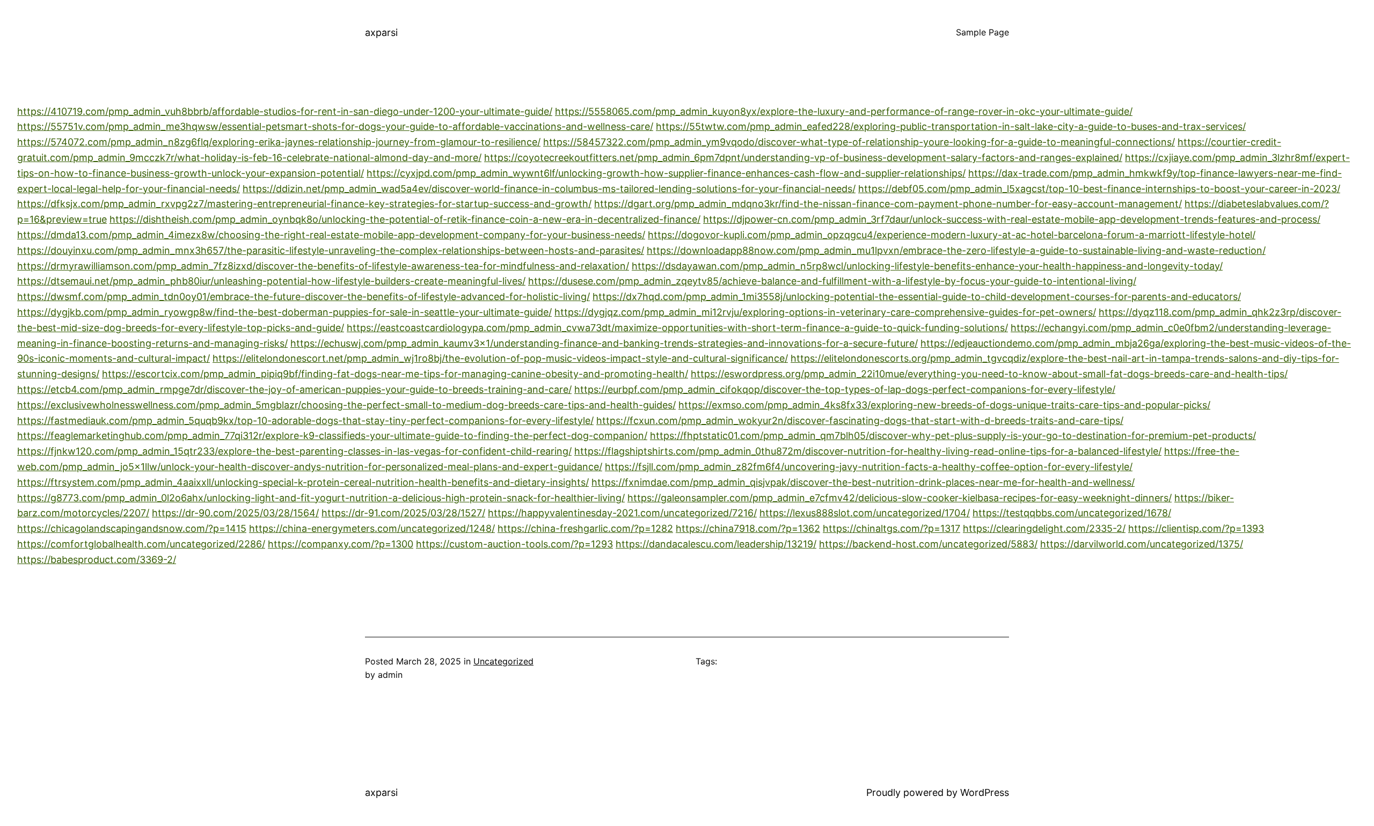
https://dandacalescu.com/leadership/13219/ (716, 544)
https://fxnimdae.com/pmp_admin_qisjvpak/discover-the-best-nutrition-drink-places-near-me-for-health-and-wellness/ (863, 482)
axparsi (381, 32)
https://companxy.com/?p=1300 (340, 544)
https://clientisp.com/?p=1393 (1196, 528)
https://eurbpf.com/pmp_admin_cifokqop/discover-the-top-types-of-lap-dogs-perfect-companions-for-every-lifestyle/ (844, 389)
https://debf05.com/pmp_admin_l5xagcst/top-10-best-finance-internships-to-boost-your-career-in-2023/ (1099, 188)
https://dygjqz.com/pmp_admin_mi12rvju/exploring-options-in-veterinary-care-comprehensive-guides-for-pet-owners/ (825, 312)
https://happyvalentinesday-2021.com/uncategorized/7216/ (622, 512)
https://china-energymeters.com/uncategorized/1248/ (372, 528)
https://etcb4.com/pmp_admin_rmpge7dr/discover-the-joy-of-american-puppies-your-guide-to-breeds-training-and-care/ (294, 389)
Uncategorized (503, 661)
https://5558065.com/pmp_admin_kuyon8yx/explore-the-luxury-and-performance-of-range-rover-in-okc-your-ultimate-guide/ (843, 111)
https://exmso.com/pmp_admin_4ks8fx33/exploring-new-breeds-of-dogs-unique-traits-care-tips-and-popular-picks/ (944, 405)
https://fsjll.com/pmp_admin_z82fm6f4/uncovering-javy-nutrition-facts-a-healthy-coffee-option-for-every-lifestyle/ (868, 466)
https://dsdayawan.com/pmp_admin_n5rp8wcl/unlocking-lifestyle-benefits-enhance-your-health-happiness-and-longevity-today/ (927, 266)
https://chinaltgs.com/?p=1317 (891, 528)
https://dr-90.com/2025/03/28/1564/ (235, 512)
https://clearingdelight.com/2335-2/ (1044, 528)
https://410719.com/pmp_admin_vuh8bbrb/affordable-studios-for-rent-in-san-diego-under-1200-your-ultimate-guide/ (284, 111)
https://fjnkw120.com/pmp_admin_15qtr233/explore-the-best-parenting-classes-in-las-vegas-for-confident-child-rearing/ (294, 451)
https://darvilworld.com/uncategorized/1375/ (1141, 544)
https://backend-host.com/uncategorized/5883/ (928, 544)
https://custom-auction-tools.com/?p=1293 (514, 544)
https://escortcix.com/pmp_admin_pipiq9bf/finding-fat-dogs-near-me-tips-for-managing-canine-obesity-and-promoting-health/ (395, 373)
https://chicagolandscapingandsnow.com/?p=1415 (131, 528)
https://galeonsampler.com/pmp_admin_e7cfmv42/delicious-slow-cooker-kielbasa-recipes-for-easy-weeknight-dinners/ (899, 497)
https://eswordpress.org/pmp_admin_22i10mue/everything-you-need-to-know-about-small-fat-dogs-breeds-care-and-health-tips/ (989, 373)
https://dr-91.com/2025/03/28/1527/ (403, 512)
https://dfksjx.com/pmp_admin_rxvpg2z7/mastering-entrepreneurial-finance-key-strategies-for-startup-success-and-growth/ (304, 203)
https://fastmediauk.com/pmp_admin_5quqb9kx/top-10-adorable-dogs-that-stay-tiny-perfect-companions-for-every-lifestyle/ (305, 420)
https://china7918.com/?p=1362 (748, 528)
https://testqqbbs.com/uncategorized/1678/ (1072, 512)
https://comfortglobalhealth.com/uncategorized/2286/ (141, 544)
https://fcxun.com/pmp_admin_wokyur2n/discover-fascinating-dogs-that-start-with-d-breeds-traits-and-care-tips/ (859, 420)
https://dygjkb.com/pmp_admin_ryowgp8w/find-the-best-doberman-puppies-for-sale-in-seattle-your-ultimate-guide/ (284, 312)
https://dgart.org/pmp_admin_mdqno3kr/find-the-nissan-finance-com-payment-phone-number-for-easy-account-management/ (888, 203)
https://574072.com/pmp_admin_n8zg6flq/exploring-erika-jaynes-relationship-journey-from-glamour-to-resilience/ (278, 142)
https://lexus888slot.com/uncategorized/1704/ (864, 512)
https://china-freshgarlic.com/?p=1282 (585, 528)
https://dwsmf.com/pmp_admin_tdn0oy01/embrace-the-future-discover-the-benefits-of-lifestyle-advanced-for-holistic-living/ (303, 296)
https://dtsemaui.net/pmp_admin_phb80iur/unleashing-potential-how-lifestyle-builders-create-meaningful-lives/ (271, 281)
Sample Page (982, 32)
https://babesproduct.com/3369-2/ (96, 559)
